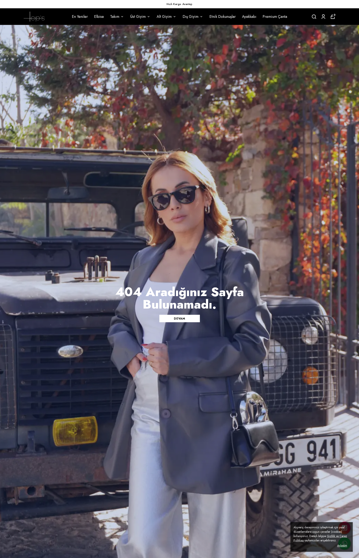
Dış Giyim (190, 16)
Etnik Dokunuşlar (222, 16)
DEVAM (179, 318)
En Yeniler (80, 16)
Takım (114, 16)
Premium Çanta (275, 16)
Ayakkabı (249, 16)
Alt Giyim (164, 16)
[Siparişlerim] (323, 16)
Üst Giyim (138, 16)
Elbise (99, 16)
